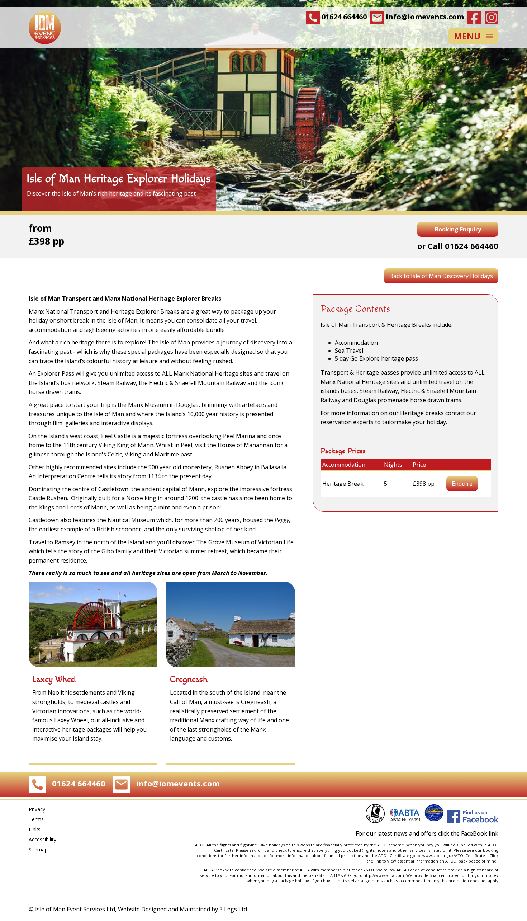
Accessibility (42, 839)
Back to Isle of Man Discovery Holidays (441, 276)
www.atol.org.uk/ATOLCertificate (454, 855)
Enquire (462, 484)
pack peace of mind (478, 861)
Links (35, 829)
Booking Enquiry (458, 229)
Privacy (37, 809)
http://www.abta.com (384, 875)
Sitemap (38, 849)
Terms (36, 819)
